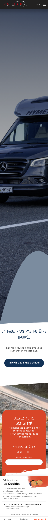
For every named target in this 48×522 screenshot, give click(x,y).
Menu (38, 5)
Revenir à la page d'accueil (24, 363)
